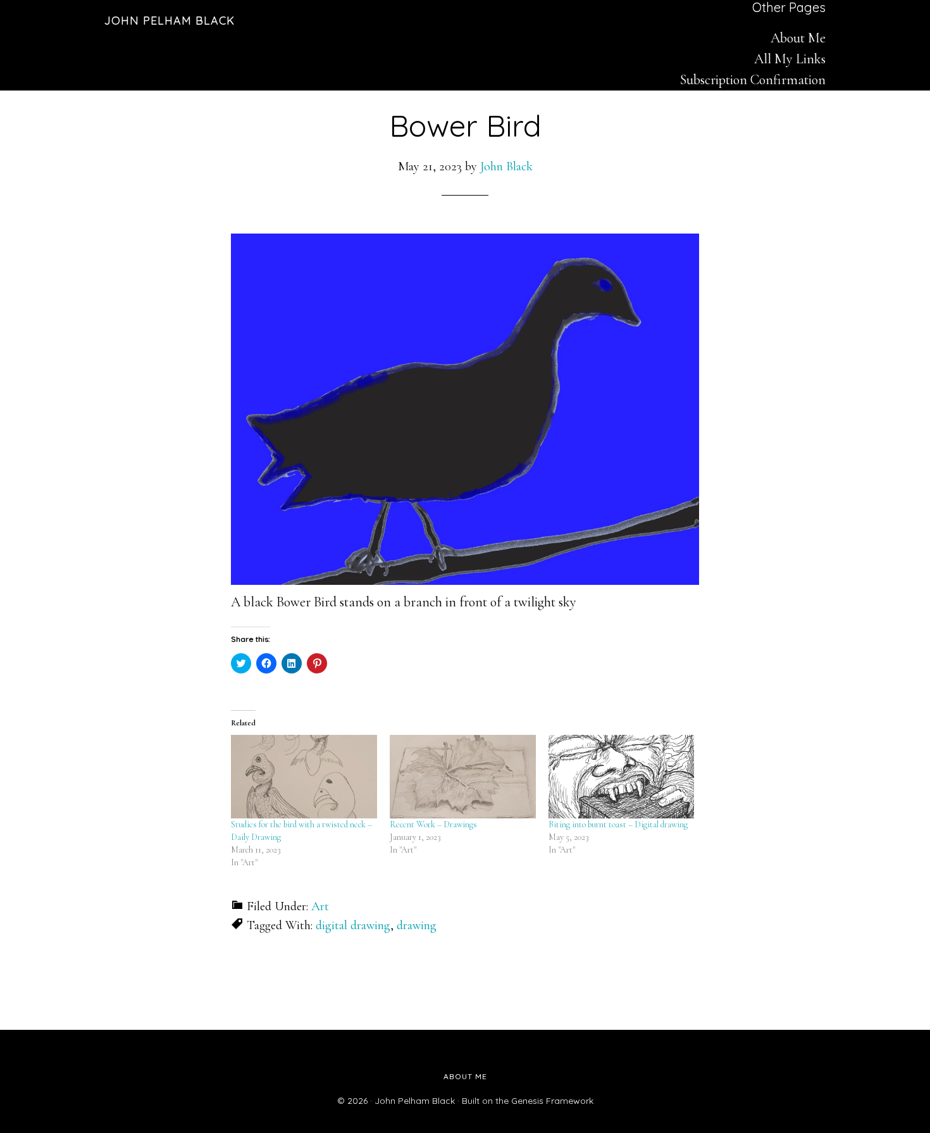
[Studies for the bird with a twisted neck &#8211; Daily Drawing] (304, 776)
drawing (417, 925)
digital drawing (353, 925)
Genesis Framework (552, 1100)
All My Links (790, 59)
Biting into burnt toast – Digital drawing (618, 824)
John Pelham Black (169, 20)
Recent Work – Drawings (433, 824)
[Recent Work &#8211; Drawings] (463, 776)
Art (320, 906)
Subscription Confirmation (753, 80)
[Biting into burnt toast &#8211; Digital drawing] (622, 776)
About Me (798, 38)
